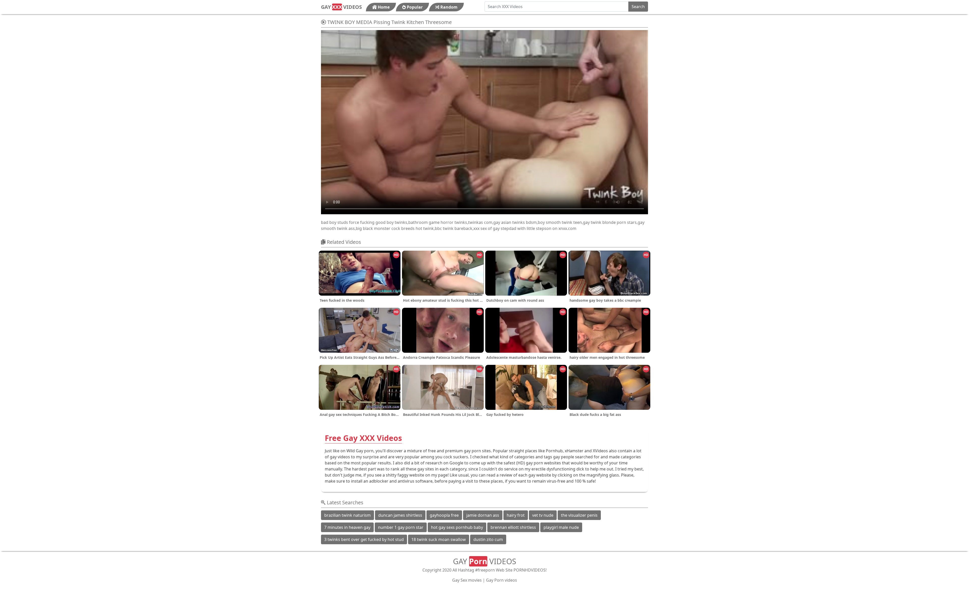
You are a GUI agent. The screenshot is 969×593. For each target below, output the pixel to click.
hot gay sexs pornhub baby (457, 527)
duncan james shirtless (400, 515)
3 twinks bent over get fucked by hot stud (364, 539)
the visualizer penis (579, 515)
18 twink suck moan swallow (438, 539)
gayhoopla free (444, 515)
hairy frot (516, 515)
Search (638, 6)
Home (383, 7)
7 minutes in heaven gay (347, 527)
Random (448, 7)
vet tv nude (542, 515)
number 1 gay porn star (400, 527)
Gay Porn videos (501, 580)
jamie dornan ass (482, 515)
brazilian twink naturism (347, 515)
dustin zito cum (488, 539)
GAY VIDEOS (341, 7)
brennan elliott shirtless (513, 527)
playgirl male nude (561, 527)
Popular (414, 7)
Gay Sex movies (467, 580)
